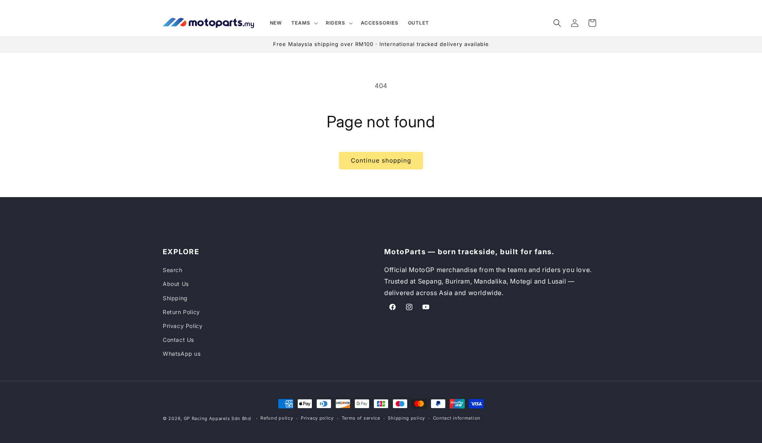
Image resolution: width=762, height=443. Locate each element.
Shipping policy (406, 418)
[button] (304, 23)
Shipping (175, 298)
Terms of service (361, 418)
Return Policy (181, 312)
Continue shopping (381, 160)
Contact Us (178, 339)
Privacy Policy (182, 325)
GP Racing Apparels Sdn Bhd (217, 418)
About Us (176, 283)
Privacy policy (317, 418)
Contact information (457, 418)
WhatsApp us (182, 353)
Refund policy (276, 418)
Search (173, 270)
